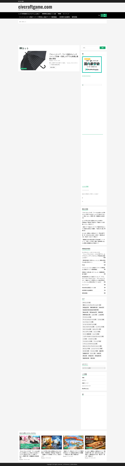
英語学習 (86, 358)
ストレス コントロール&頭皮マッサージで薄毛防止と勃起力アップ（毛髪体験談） (38, 17)
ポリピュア (86, 348)
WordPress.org (85, 388)
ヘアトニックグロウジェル (90, 343)
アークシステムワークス (89, 319)
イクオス (101, 319)
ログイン (84, 380)
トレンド (97, 331)
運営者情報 (74, 17)
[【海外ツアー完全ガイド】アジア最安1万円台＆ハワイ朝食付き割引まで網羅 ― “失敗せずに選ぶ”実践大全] (73, 442)
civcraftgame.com (35, 6)
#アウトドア (86, 302)
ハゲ (85, 339)
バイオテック (92, 339)
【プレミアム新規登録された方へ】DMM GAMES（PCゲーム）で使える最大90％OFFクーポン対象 (38, 446)
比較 (99, 353)
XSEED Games (86, 314)
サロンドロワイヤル (88, 327)
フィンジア (97, 341)
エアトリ (66, 447)
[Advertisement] (62, 34)
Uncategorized (89, 447)
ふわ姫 (101, 314)
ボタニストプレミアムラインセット (92, 346)
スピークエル (87, 329)
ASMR (22, 447)
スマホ (44, 447)
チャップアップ (87, 331)
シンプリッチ (100, 327)
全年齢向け (26, 447)
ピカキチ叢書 (85, 186)
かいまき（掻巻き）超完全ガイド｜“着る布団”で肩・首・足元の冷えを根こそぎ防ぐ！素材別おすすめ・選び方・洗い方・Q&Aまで (93, 234)
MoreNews (74, 464)
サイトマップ (66, 14)
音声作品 (30, 447)
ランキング (94, 351)
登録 (83, 377)
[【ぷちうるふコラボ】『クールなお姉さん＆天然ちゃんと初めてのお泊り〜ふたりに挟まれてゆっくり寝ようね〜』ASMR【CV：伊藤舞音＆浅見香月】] (30, 442)
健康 (101, 351)
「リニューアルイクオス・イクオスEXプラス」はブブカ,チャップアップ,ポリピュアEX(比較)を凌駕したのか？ (93, 255)
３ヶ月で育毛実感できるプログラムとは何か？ (29, 14)
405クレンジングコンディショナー (92, 305)
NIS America (93, 312)
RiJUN (100, 312)
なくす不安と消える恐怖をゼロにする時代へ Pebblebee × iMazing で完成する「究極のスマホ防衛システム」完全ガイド (93, 222)
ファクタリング (87, 341)
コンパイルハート (88, 322)
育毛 (85, 356)
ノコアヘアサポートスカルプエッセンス (93, 336)
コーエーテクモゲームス (89, 324)
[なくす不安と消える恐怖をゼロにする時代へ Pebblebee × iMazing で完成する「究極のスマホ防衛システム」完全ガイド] (51, 442)
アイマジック (87, 317)
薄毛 (93, 358)
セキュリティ (97, 329)
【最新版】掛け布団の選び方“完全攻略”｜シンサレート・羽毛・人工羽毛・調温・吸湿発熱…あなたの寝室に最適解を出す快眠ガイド (93, 241)
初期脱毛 (86, 353)
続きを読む (53, 67)
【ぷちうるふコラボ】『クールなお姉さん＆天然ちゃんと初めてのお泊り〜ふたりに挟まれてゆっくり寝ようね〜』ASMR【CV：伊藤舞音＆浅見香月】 (29, 454)
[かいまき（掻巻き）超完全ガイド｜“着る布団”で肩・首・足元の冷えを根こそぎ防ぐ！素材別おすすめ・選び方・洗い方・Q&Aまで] (95, 442)
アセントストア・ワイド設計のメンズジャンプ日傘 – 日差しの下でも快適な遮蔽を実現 (34, 60)
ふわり (94, 314)
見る (104, 15)
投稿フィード (85, 383)
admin (51, 60)
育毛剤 (90, 356)
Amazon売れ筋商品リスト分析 (49, 14)
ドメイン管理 (87, 334)
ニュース (96, 334)
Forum (59, 14)
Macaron (85, 312)
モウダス (86, 351)
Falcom (101, 307)
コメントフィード (86, 386)
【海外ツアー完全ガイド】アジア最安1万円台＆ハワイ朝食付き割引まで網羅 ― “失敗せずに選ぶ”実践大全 (93, 228)
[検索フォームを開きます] (99, 15)
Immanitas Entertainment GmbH (91, 310)
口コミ (92, 353)
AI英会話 (86, 307)
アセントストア (23, 68)
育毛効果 (98, 356)
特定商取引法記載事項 (65, 17)
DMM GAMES (93, 307)
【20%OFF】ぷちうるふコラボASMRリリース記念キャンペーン (32, 444)
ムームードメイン (86, 75)
